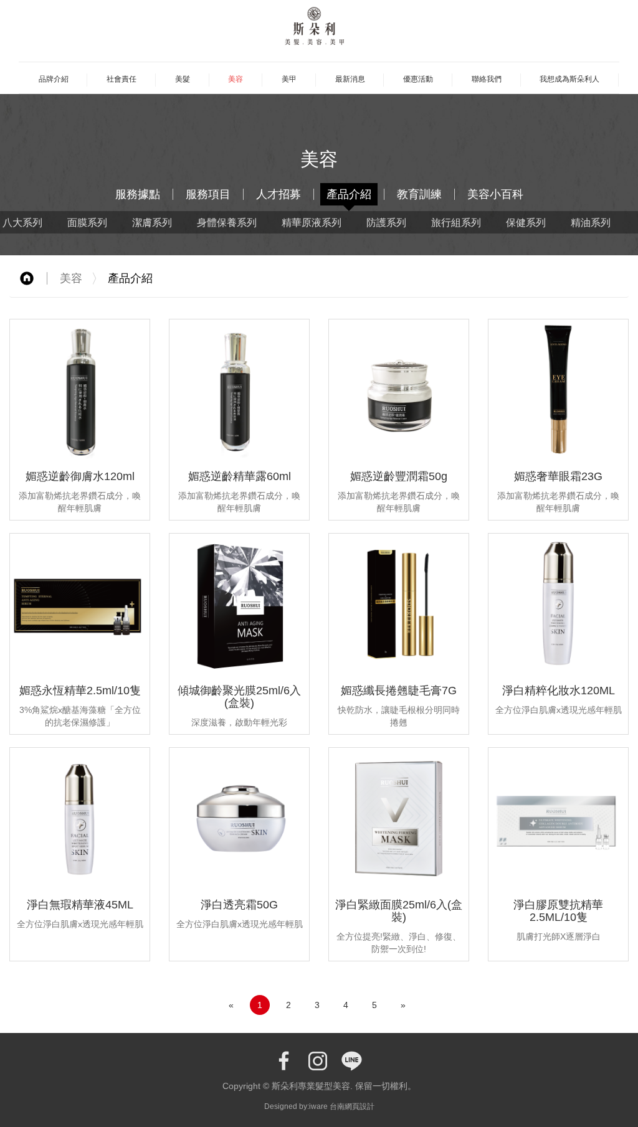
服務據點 (137, 194)
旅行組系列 (456, 222)
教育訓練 (419, 194)
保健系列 (526, 222)
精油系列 (591, 222)
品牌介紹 (54, 79)
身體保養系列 (227, 222)
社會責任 (121, 79)
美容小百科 (495, 194)
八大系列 (22, 222)
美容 (235, 79)
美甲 (289, 79)
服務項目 (208, 194)
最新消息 (350, 79)
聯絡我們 (487, 79)
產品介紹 (348, 194)
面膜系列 (87, 222)
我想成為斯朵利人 (569, 79)
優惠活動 (418, 79)
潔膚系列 (152, 222)
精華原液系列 (311, 222)
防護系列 (386, 222)
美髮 (182, 79)
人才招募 (278, 194)
